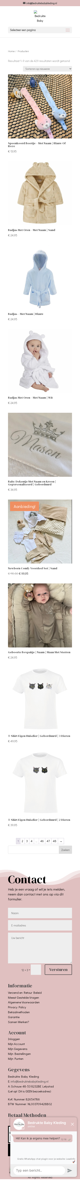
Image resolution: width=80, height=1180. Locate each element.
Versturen (58, 969)
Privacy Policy (17, 1007)
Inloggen (14, 1039)
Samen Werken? (18, 1022)
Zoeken (65, 850)
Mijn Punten (15, 1059)
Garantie (13, 1017)
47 (48, 841)
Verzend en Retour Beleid (25, 992)
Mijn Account (16, 1044)
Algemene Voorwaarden (24, 1002)
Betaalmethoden (19, 1012)
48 (54, 841)
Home (11, 51)
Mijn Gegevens (17, 1049)
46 (42, 841)
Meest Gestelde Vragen (23, 997)
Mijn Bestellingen (19, 1054)
